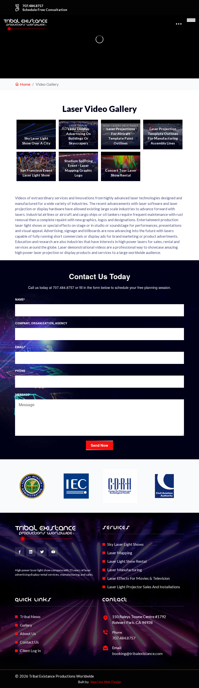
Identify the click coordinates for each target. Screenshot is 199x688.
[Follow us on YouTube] (53, 551)
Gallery (26, 625)
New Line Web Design (106, 682)
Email (20, 347)
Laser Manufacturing (124, 569)
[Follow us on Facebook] (19, 551)
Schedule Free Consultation (44, 9)
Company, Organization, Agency (41, 323)
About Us (28, 633)
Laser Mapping (119, 552)
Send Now (99, 445)
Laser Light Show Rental (127, 561)
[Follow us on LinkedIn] (30, 551)
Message (22, 394)
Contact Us (29, 642)
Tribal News (30, 616)
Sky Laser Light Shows (125, 544)
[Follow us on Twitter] (42, 551)
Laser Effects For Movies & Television (138, 578)
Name (20, 299)
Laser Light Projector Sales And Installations (143, 586)
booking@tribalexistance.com (137, 653)
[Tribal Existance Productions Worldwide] (45, 533)
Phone (20, 371)
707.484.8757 (32, 6)
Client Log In (30, 650)
